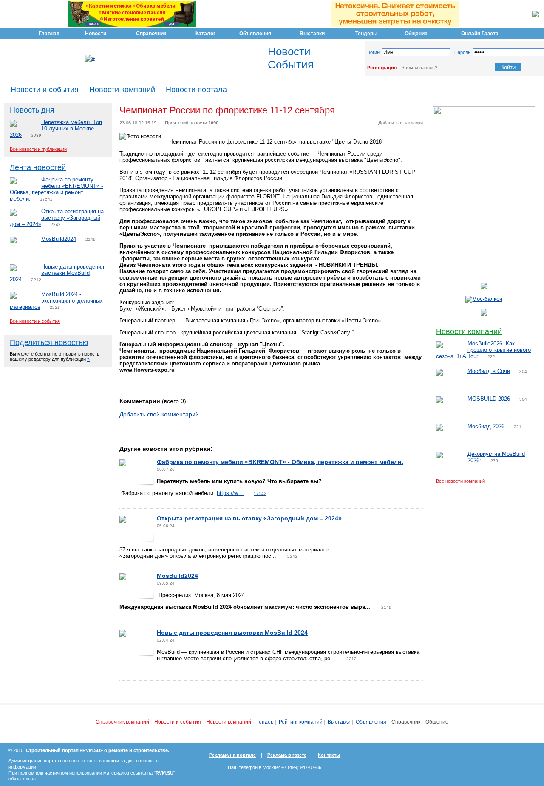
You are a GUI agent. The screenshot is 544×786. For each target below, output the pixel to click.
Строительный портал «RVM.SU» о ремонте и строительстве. (97, 750)
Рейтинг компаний (301, 722)
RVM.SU (164, 772)
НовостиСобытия (291, 58)
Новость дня (32, 110)
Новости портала (196, 89)
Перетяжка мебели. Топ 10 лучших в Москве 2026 (56, 128)
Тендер (265, 722)
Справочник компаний (122, 722)
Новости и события (45, 89)
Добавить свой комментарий (159, 414)
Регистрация (382, 67)
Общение (436, 722)
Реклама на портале (232, 755)
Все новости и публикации (38, 149)
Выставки (339, 722)
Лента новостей (38, 167)
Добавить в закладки (400, 122)
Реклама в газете (286, 755)
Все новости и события (35, 321)
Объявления (371, 722)
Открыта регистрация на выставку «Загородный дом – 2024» (57, 217)
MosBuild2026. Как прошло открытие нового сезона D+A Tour (483, 349)
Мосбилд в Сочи (489, 371)
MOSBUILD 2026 (489, 399)
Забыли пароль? (419, 67)
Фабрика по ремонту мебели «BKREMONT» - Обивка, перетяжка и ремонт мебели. (56, 189)
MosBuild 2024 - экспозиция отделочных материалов (56, 300)
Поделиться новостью (49, 342)
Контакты (329, 755)
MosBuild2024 (58, 239)
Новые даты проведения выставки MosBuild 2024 (57, 273)
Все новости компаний (460, 480)
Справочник (405, 722)
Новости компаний (122, 89)
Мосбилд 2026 (486, 426)
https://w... (241, 493)
